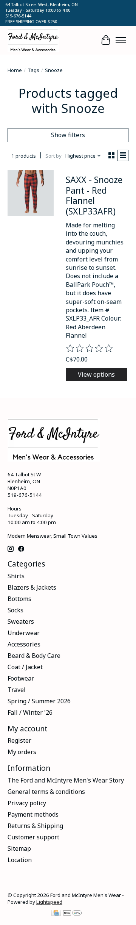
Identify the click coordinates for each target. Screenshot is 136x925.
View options (96, 374)
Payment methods (33, 814)
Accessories (24, 644)
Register (19, 740)
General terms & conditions (46, 791)
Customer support (33, 837)
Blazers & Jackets (32, 587)
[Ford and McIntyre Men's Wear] (33, 40)
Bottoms (19, 599)
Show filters (68, 135)
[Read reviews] (90, 348)
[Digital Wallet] (72, 913)
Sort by (53, 155)
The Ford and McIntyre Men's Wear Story (66, 780)
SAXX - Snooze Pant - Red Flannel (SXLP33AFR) (94, 195)
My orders (22, 752)
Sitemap (19, 848)
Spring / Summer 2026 (39, 701)
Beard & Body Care (34, 655)
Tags (33, 70)
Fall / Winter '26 (30, 712)
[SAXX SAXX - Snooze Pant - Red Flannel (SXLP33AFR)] (31, 193)
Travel (17, 690)
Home (15, 70)
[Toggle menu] (120, 40)
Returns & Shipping (35, 826)
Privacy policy (27, 803)
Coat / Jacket (25, 667)
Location (20, 860)
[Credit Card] (56, 913)
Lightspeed (49, 901)
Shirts (16, 576)
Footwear (21, 678)
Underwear (24, 633)
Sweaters (21, 621)
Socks (15, 610)
